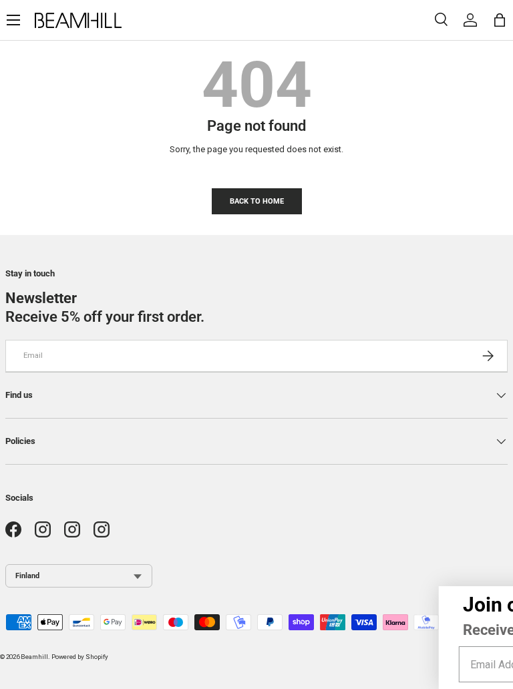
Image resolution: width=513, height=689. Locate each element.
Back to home (257, 201)
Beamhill (34, 656)
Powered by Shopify (79, 656)
